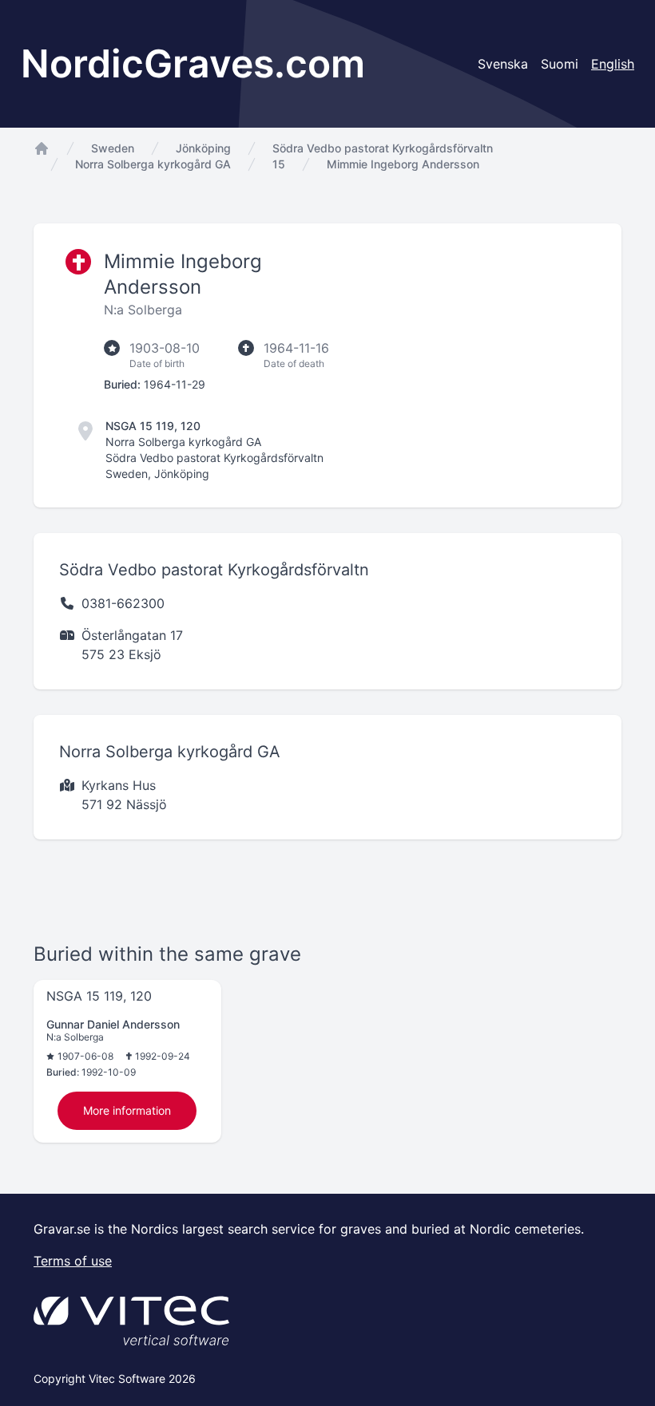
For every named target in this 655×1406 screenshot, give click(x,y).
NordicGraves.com (193, 63)
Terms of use (73, 1261)
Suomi (559, 64)
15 (278, 164)
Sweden (112, 148)
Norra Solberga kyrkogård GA (153, 164)
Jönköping (203, 148)
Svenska (503, 64)
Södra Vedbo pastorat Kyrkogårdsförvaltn (382, 148)
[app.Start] (42, 148)
